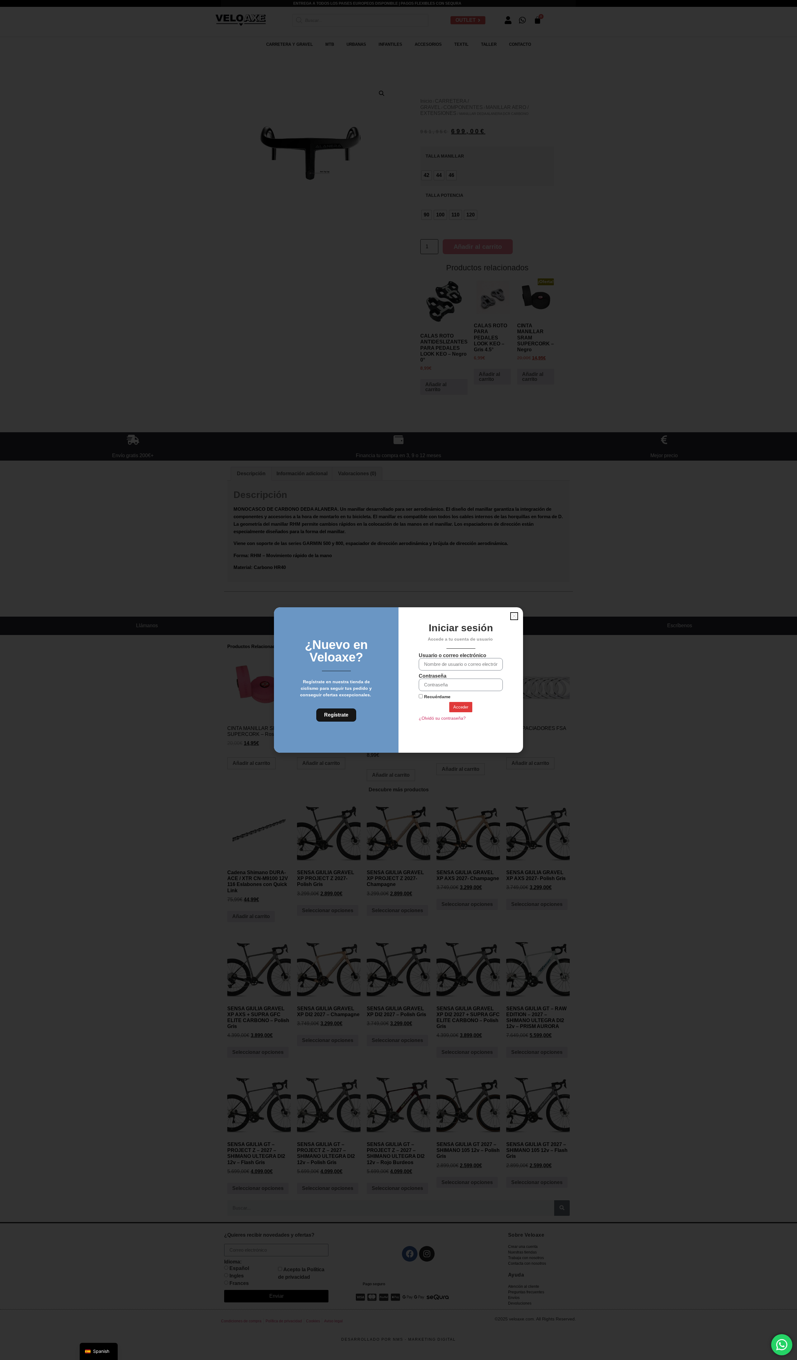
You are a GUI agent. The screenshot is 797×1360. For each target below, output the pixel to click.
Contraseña (432, 676)
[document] (398, 680)
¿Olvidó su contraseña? (442, 718)
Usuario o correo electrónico (452, 655)
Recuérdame (436, 696)
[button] (514, 616)
